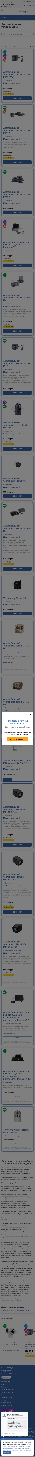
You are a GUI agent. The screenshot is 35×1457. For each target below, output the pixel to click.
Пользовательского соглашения (10, 1446)
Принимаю (7, 1452)
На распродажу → (17, 739)
